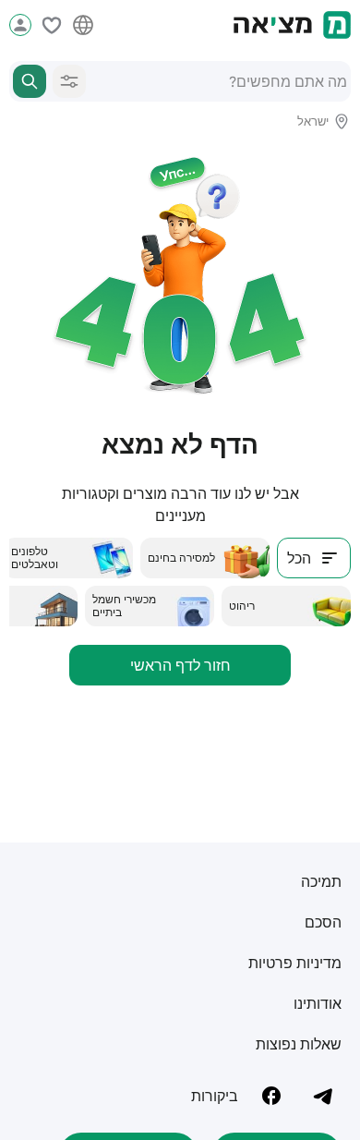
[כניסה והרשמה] (20, 25)
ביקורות (214, 1095)
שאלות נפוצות (299, 1044)
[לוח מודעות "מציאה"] (292, 25)
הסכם (323, 922)
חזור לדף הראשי (180, 665)
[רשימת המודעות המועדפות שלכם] (52, 25)
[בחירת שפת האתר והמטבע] (83, 25)
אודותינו (318, 1003)
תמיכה (321, 881)
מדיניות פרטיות (295, 962)
